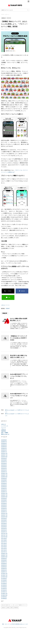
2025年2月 (4, 470)
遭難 (8, 607)
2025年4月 (4, 467)
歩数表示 (4, 607)
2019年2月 (4, 590)
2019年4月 (4, 587)
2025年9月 (4, 458)
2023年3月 (4, 508)
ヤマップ (24, 605)
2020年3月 (4, 568)
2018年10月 (4, 595)
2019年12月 (4, 573)
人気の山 (3, 429)
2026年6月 (4, 443)
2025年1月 (4, 472)
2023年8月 (4, 500)
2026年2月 (4, 450)
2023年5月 (4, 505)
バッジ (11, 605)
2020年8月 (4, 560)
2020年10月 (4, 557)
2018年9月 (4, 597)
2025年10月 (4, 457)
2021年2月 (4, 550)
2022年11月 (4, 515)
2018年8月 (4, 598)
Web (3, 605)
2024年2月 (4, 490)
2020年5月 (4, 565)
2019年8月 (4, 580)
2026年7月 (4, 442)
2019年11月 (4, 575)
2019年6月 (4, 583)
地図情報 (3, 431)
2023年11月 (4, 495)
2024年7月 (4, 482)
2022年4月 (4, 527)
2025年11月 (4, 455)
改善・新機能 (4, 432)
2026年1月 (4, 452)
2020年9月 (4, 558)
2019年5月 (4, 585)
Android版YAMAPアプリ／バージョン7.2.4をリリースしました (19, 395)
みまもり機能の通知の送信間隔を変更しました (18, 319)
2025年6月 (4, 463)
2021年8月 (4, 540)
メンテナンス (4, 426)
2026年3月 (4, 448)
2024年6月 (4, 483)
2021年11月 (4, 535)
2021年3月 (4, 548)
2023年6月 (4, 503)
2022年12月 (4, 513)
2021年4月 (4, 547)
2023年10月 (4, 497)
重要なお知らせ (5, 434)
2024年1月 (4, 492)
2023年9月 (4, 498)
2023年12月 (4, 493)
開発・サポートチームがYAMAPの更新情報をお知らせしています (15, 624)
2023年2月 (4, 510)
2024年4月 (4, 487)
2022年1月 (4, 532)
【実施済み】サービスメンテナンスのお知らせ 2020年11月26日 (18, 338)
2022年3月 (4, 528)
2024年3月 (4, 488)
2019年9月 (4, 578)
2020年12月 (4, 553)
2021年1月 (4, 552)
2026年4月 (4, 447)
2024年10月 (4, 477)
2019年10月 (4, 577)
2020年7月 (4, 562)
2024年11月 (4, 475)
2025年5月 (4, 465)
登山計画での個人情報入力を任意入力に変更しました (18, 356)
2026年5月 (4, 445)
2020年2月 (4, 570)
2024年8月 (4, 480)
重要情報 (16, 607)
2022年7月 (4, 522)
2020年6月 (4, 563)
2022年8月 (4, 520)
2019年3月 (4, 588)
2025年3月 (4, 468)
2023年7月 (4, 502)
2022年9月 (4, 518)
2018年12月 (4, 593)
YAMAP (8, 308)
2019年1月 (4, 592)
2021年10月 (4, 537)
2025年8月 (4, 460)
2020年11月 (4, 555)
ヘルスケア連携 (17, 605)
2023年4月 (4, 507)
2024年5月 (4, 485)
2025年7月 (4, 462)
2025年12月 (4, 453)
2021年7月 (4, 542)
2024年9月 (4, 478)
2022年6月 (4, 523)
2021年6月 (4, 543)
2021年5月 (4, 545)
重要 (12, 607)
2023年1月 (4, 512)
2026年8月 (4, 440)
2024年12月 (4, 473)
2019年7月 (4, 582)
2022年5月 (4, 525)
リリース (7, 305)
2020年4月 (4, 567)
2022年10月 (4, 517)
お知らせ (3, 305)
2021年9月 (4, 538)
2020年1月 (4, 572)
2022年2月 (4, 530)
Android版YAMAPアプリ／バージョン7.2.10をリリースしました (19, 376)
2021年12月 (4, 533)
